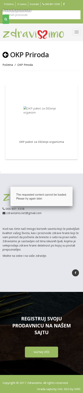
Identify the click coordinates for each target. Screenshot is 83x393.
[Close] (72, 186)
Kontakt (34, 4)
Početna (9, 4)
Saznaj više (41, 352)
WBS (77, 389)
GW (60, 389)
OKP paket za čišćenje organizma (41, 142)
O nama (21, 4)
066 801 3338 (52, 4)
